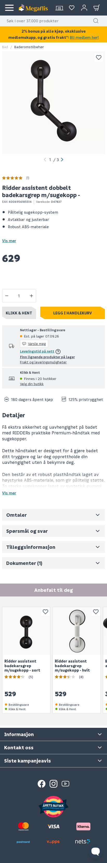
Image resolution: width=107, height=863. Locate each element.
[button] (96, 21)
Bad (5, 47)
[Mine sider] (71, 8)
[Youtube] (65, 784)
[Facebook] (41, 784)
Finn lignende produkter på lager (47, 357)
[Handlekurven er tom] (96, 8)
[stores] (59, 8)
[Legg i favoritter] (99, 57)
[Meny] (9, 8)
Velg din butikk (32, 384)
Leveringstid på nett (37, 351)
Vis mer (9, 240)
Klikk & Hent (19, 312)
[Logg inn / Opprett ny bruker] (84, 8)
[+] (31, 295)
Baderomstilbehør (29, 47)
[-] (6, 295)
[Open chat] (95, 851)
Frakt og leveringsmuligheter (43, 362)
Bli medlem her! (84, 37)
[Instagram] (53, 784)
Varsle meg (37, 343)
